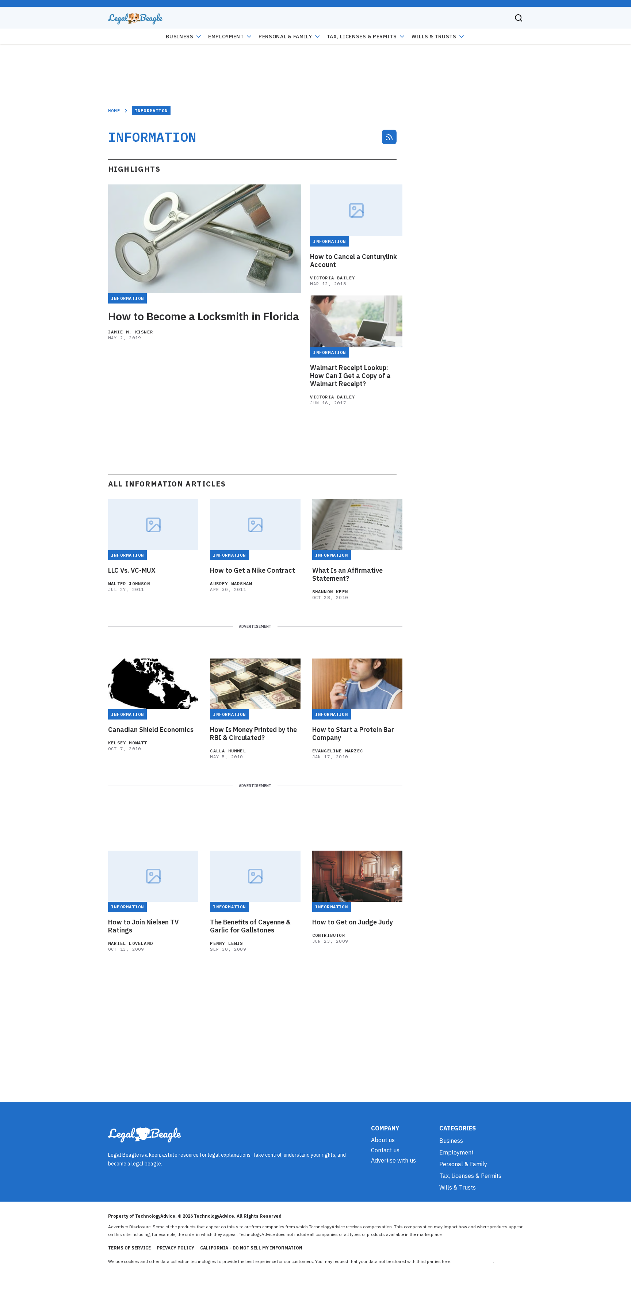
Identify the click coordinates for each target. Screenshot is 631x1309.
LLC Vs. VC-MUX (132, 570)
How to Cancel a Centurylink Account (353, 261)
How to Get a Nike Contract (252, 570)
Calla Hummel (228, 750)
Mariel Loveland (130, 943)
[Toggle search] (518, 18)
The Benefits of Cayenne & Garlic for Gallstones (250, 926)
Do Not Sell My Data (472, 1261)
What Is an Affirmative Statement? (347, 574)
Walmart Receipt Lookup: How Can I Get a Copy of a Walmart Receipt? (350, 376)
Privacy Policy (175, 1248)
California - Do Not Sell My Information (251, 1248)
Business (180, 36)
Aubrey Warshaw (231, 583)
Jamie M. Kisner (130, 332)
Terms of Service (129, 1248)
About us (383, 1140)
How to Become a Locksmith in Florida (203, 316)
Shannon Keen (330, 591)
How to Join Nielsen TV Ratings (143, 926)
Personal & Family (285, 36)
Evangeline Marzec (337, 750)
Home (114, 110)
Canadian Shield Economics (151, 730)
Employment (226, 36)
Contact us (385, 1150)
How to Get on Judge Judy (352, 922)
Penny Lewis (226, 943)
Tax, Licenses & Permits (362, 36)
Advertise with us (393, 1160)
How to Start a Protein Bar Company (353, 734)
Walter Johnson (129, 583)
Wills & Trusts (434, 36)
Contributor (328, 935)
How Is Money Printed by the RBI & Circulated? (253, 734)
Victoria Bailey (332, 277)
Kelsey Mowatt (127, 742)
